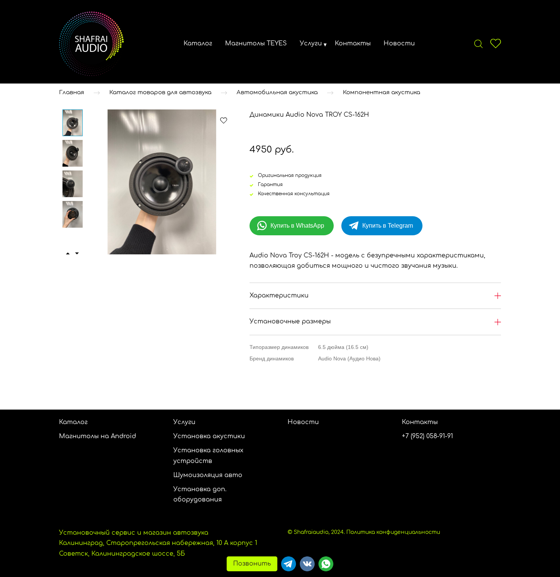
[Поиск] (478, 43)
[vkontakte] (307, 563)
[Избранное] (495, 43)
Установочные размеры (290, 321)
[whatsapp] (325, 563)
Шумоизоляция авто (207, 475)
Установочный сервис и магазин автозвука (133, 532)
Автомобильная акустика (277, 92)
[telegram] (288, 563)
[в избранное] (223, 120)
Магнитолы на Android (97, 436)
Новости (399, 43)
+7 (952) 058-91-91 (427, 436)
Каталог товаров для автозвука (160, 92)
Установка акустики (209, 436)
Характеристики (279, 295)
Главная (71, 92)
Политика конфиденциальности (393, 532)
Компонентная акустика (381, 92)
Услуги (311, 43)
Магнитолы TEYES (256, 43)
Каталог (198, 43)
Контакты (353, 43)
